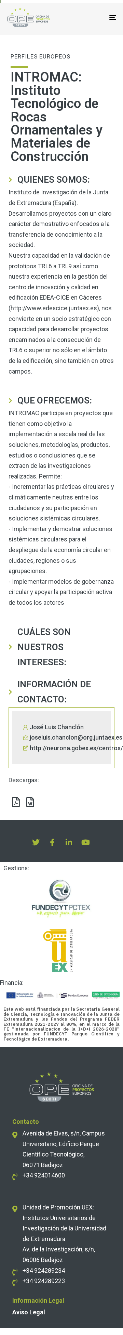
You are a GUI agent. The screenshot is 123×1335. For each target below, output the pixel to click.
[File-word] (30, 802)
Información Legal (38, 1300)
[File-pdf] (16, 802)
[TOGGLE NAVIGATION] (98, 17)
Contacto (25, 1121)
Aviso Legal (28, 1312)
